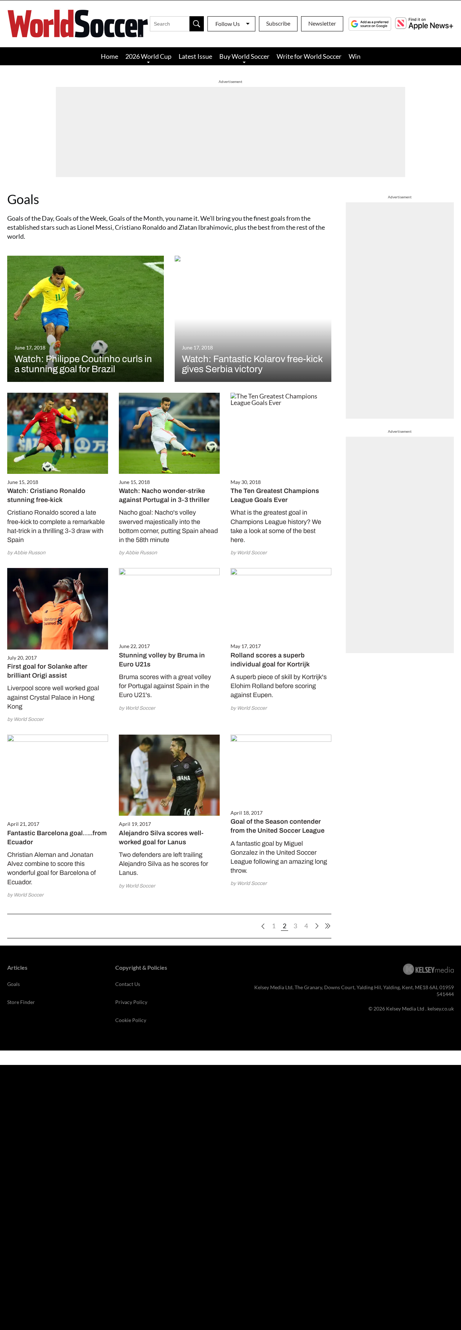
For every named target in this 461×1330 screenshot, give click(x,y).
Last (327, 926)
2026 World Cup (148, 56)
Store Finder (21, 1002)
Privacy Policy (131, 1002)
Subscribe (278, 23)
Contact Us (127, 984)
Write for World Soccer (309, 56)
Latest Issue (195, 56)
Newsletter (322, 23)
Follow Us (227, 23)
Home (109, 56)
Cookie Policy (130, 1020)
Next (317, 926)
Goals (13, 984)
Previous (263, 926)
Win (355, 56)
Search (196, 23)
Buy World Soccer (244, 56)
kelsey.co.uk (441, 1008)
